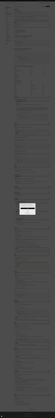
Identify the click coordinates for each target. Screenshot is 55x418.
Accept (28, 208)
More (27, 211)
